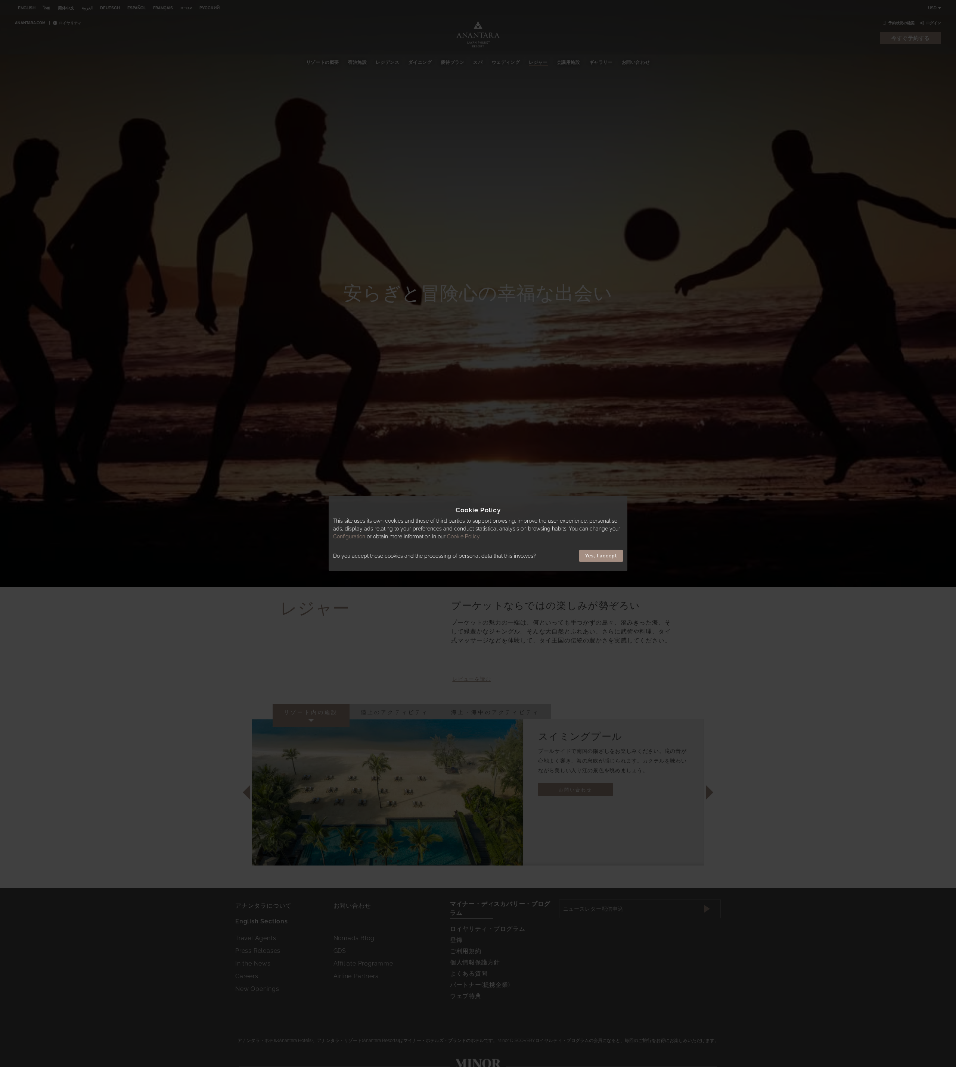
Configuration (349, 536)
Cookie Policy (463, 536)
